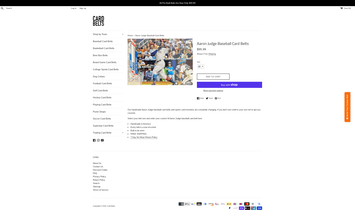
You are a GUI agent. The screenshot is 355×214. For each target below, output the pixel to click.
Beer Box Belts (100, 55)
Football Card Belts (102, 83)
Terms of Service (100, 190)
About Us (97, 163)
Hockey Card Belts (102, 97)
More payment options (213, 90)
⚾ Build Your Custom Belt (347, 107)
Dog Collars (99, 76)
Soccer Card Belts (102, 118)
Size (198, 62)
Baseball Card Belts (103, 41)
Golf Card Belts (100, 90)
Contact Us (98, 166)
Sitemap (96, 186)
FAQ (95, 173)
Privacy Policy (99, 176)
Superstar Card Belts (103, 126)
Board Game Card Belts (104, 62)
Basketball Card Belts (103, 48)
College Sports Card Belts (106, 69)
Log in (73, 8)
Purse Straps (99, 112)
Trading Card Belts (108, 133)
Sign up (82, 8)
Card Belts (111, 206)
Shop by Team (108, 34)
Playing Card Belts (102, 104)
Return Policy (99, 180)
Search (96, 183)
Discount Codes (100, 170)
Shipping (212, 54)
